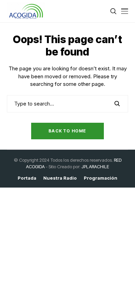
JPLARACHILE (95, 166)
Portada (27, 178)
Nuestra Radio (60, 178)
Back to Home (67, 130)
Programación (100, 178)
